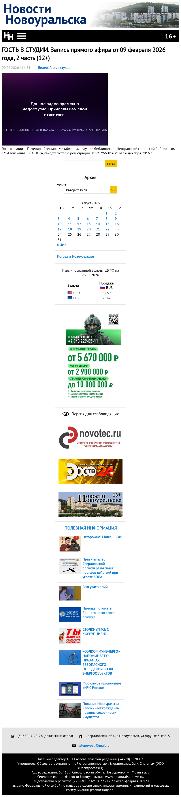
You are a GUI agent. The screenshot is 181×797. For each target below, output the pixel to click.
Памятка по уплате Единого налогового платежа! (99, 612)
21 (98, 229)
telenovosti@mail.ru (93, 745)
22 (107, 229)
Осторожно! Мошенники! (102, 537)
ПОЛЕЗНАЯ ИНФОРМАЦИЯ (90, 528)
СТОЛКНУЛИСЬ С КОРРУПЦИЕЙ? (96, 631)
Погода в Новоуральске (75, 256)
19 (79, 229)
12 (79, 224)
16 (117, 224)
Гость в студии (60, 67)
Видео (43, 67)
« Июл (61, 244)
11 (70, 224)
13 (89, 224)
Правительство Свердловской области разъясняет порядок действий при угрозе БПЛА (100, 568)
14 (98, 224)
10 (60, 224)
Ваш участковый (95, 586)
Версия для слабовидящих (95, 413)
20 (89, 229)
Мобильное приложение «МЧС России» (102, 685)
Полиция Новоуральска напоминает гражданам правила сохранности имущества (101, 710)
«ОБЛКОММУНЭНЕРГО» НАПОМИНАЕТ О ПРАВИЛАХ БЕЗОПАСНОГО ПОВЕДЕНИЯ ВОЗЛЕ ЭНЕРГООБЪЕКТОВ (101, 662)
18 (70, 229)
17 (60, 229)
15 (107, 224)
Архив (61, 184)
